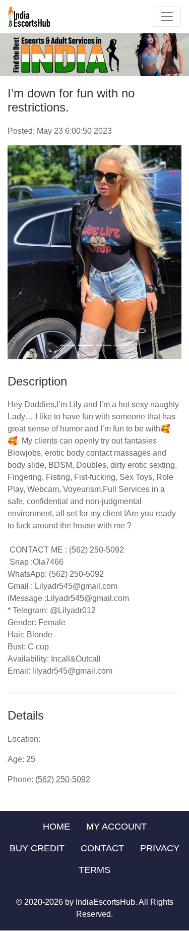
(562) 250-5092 (62, 779)
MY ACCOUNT (116, 827)
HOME (56, 827)
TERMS (94, 870)
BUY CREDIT (37, 848)
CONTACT (102, 848)
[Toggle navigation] (167, 17)
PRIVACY (159, 848)
